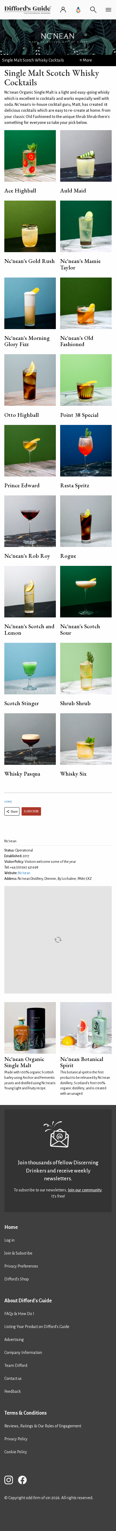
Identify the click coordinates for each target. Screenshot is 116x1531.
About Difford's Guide (28, 1300)
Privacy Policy (16, 1439)
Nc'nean (24, 873)
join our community (85, 1190)
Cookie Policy (15, 1452)
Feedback (12, 1391)
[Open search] (93, 9)
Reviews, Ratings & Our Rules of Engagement (42, 1426)
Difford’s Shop (16, 1279)
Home (8, 801)
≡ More (86, 60)
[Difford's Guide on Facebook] (24, 1481)
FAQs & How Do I (19, 1314)
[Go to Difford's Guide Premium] (78, 9)
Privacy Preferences (21, 1266)
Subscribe (31, 811)
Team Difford (15, 1365)
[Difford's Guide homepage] (28, 9)
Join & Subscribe (18, 1253)
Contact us (13, 1378)
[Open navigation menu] (108, 9)
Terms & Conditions (25, 1413)
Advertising (14, 1339)
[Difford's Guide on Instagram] (10, 1481)
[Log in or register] (63, 9)
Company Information (23, 1352)
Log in (9, 1240)
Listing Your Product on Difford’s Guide (36, 1326)
